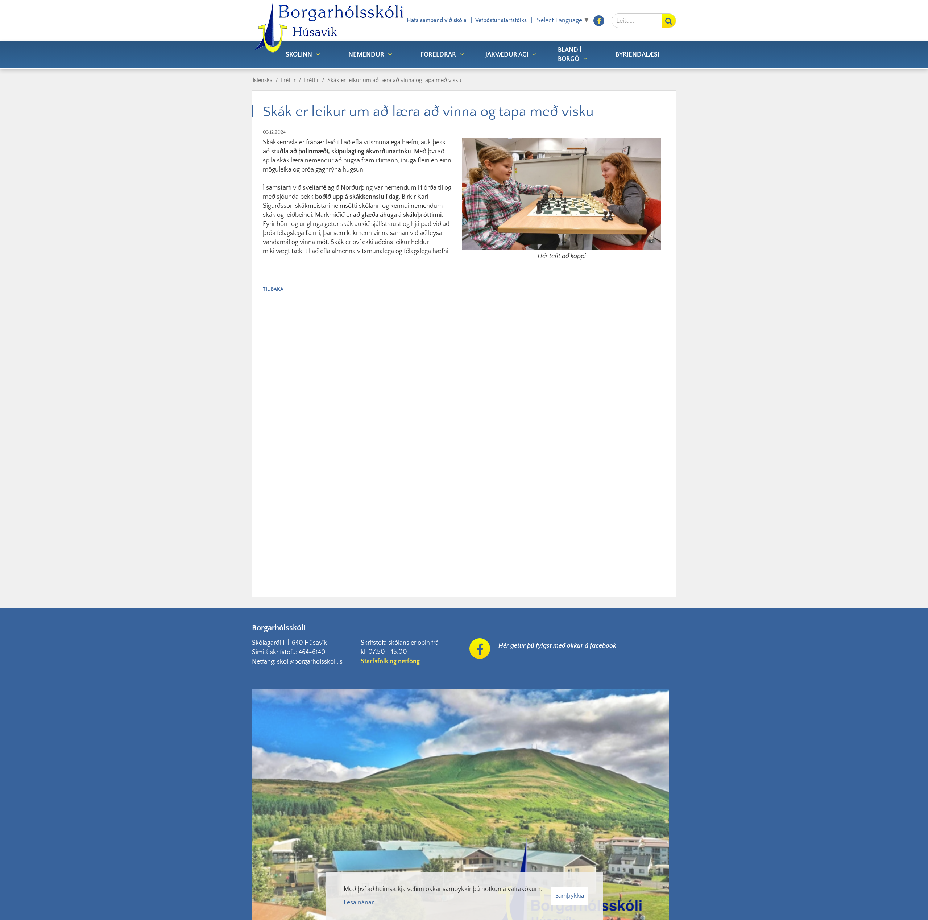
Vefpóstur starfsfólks (501, 20)
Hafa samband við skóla (437, 20)
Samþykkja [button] (569, 895)
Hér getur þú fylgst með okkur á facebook (557, 645)
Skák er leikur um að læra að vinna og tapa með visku (394, 80)
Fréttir (288, 80)
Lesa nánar (359, 902)
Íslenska (263, 80)
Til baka (273, 289)
